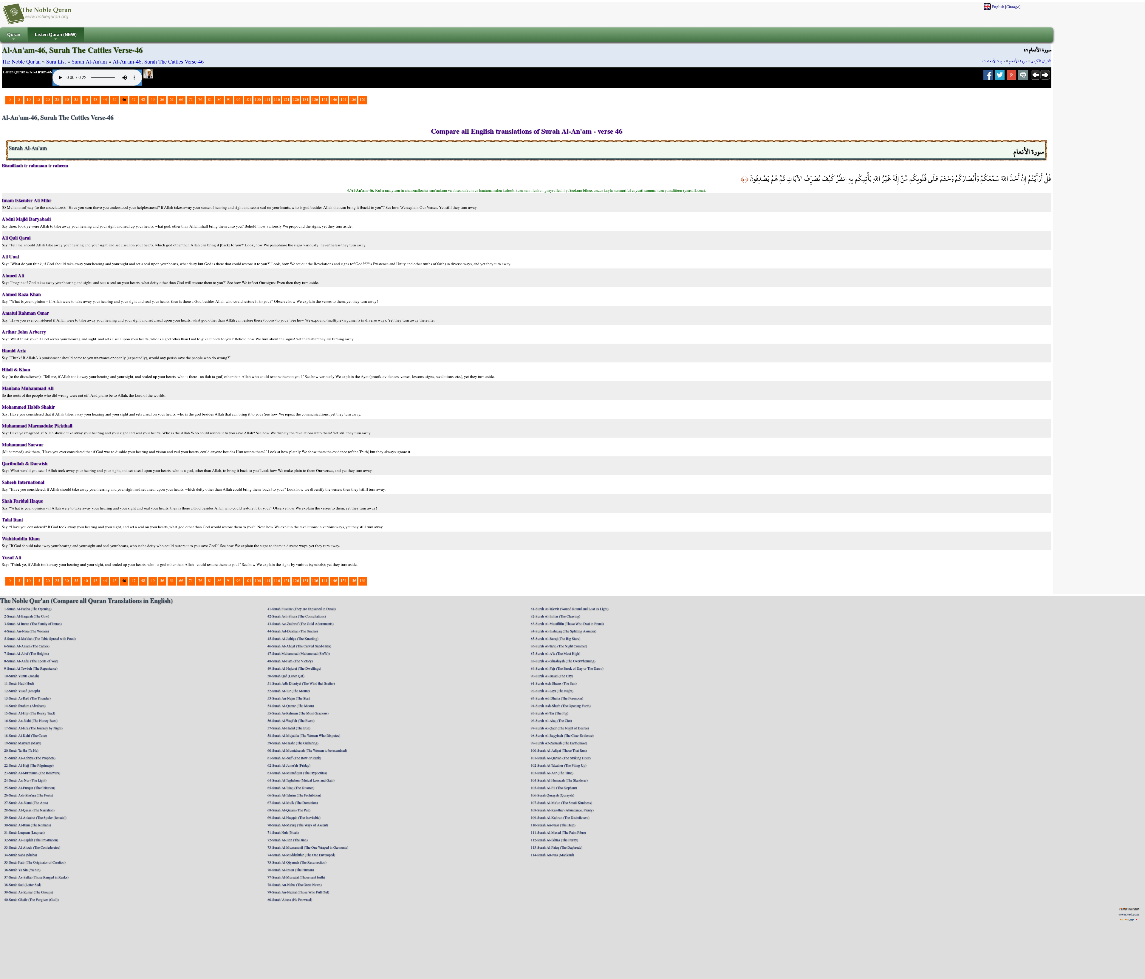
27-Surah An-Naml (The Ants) (26, 802)
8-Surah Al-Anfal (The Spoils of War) (31, 660)
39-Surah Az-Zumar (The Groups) (28, 892)
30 (67, 99)
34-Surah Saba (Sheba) (20, 854)
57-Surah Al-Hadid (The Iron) (288, 727)
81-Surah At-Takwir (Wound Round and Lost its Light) (570, 608)
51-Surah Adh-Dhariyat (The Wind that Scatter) (301, 683)
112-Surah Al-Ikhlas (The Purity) (554, 839)
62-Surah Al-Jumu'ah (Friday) (288, 765)
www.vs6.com (1128, 914)
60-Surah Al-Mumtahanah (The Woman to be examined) (307, 750)
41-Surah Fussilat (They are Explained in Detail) (301, 608)
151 (344, 99)
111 (267, 99)
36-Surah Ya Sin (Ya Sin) (22, 869)
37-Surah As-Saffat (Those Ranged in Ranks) (36, 877)
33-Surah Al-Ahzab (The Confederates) (32, 847)
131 (305, 99)
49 (153, 99)
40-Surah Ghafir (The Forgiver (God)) (31, 899)
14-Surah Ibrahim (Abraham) (25, 705)
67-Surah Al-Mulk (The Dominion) (292, 802)
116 (277, 99)
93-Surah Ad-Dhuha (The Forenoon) (557, 698)
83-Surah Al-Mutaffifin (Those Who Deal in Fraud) (567, 623)
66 (181, 99)
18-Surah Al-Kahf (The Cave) (25, 735)
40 (86, 99)
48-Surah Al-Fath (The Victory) (290, 660)
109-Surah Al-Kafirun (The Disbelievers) (560, 817)
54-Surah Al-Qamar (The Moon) (290, 705)
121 (286, 99)
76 (200, 99)
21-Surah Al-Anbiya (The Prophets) (29, 757)
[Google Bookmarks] (1011, 77)
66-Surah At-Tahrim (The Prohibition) (294, 795)
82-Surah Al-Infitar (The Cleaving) (555, 616)
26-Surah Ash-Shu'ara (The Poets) (28, 795)
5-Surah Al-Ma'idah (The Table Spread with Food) (40, 638)
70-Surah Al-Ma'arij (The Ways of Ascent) (297, 824)
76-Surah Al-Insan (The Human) (290, 869)
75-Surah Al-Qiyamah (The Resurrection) (297, 862)
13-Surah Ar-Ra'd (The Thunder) (27, 698)
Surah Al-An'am (89, 61)
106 (258, 99)
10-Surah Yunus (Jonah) (21, 675)
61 (172, 99)
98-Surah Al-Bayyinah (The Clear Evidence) (562, 735)
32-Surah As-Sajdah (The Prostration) (31, 839)
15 (38, 99)
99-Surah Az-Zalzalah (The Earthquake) (559, 742)
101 (248, 99)
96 (238, 99)
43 (95, 99)
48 (143, 99)
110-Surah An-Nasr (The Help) (553, 824)
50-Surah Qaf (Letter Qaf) (285, 675)
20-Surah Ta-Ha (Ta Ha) (21, 750)
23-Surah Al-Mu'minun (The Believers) (32, 772)
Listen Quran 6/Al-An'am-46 (27, 72)
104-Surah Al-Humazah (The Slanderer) (559, 780)
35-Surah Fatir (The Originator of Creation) (35, 862)
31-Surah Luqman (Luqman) (24, 832)
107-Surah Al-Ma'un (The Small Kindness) (561, 802)
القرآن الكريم (1041, 61)
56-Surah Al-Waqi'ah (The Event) (291, 720)
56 (162, 99)
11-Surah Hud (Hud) (19, 683)
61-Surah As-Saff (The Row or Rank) (294, 757)
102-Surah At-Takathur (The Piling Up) (559, 765)
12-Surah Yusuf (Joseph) (22, 690)
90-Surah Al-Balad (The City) (552, 675)
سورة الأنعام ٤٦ (993, 61)
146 (334, 99)
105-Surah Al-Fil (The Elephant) (554, 787)
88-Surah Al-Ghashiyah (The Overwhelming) (563, 660)
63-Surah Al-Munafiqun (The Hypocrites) (297, 772)
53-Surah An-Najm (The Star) (288, 698)
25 (57, 99)
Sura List (56, 61)
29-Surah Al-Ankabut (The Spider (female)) (35, 817)
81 (210, 99)
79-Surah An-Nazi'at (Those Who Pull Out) (298, 892)
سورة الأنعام (1018, 61)
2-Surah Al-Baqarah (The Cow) (26, 616)
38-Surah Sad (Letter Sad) (22, 884)
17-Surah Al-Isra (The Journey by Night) (33, 727)
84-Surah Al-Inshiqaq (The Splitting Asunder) (563, 631)
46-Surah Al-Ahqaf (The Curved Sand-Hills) (299, 645)
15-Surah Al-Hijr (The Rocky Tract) (29, 713)
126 (296, 99)
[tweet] (1000, 77)
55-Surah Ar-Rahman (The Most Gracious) (298, 713)
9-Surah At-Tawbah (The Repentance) (31, 668)
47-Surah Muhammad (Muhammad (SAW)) (298, 653)
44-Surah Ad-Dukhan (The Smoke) (292, 631)
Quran (13, 37)
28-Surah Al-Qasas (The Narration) (29, 809)
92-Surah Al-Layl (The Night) (552, 690)
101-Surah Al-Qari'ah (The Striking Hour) (561, 757)
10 (29, 99)
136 (315, 99)
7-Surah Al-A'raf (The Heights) (26, 653)
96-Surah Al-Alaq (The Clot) (551, 720)
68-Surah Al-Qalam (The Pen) (288, 809)
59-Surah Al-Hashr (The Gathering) (292, 742)
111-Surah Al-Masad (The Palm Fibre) (558, 832)
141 (324, 99)
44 (105, 99)
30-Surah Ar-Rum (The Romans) (27, 824)
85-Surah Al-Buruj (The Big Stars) (555, 638)
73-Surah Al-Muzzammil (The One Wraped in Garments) (307, 847)
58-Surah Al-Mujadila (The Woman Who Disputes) (303, 735)
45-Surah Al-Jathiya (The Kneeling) (292, 638)
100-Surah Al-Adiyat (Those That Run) (559, 750)
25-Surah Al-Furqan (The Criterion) (29, 787)
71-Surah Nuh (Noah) (283, 832)
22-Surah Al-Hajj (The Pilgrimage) (29, 765)
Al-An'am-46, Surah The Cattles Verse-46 (158, 61)
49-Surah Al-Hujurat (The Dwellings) (294, 668)
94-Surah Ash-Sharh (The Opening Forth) (561, 705)
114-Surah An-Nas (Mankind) (552, 854)
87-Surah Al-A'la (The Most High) (555, 653)
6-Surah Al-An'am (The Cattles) (26, 645)
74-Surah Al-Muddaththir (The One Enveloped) (301, 854)
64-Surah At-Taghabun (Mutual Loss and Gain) (301, 780)
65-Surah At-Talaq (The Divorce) (290, 787)
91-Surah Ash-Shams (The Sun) (554, 683)
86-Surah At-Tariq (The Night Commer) (559, 645)
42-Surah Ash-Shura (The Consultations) (296, 616)
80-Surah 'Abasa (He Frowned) (289, 899)
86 (219, 99)
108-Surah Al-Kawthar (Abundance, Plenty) (562, 809)
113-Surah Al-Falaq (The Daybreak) (556, 847)
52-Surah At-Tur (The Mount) (288, 690)
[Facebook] (988, 77)
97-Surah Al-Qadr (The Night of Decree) (560, 727)
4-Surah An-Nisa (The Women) (26, 631)
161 (363, 99)
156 (353, 99)
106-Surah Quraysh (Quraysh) (552, 795)
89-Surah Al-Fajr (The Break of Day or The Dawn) (567, 668)
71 (191, 99)
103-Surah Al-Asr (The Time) (552, 772)
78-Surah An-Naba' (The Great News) (294, 884)
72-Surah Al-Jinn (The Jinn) (287, 839)
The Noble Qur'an (21, 61)
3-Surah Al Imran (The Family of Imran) (33, 623)
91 (229, 99)
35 (76, 99)
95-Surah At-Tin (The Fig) (549, 713)
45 (114, 99)
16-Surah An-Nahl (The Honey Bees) (31, 720)
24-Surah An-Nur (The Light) (25, 780)
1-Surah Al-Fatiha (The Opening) (28, 608)
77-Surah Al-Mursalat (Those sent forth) (296, 877)
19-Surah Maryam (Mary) (22, 742)
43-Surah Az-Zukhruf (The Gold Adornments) (300, 623)
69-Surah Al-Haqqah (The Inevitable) (294, 817)
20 (48, 99)
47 (133, 99)
